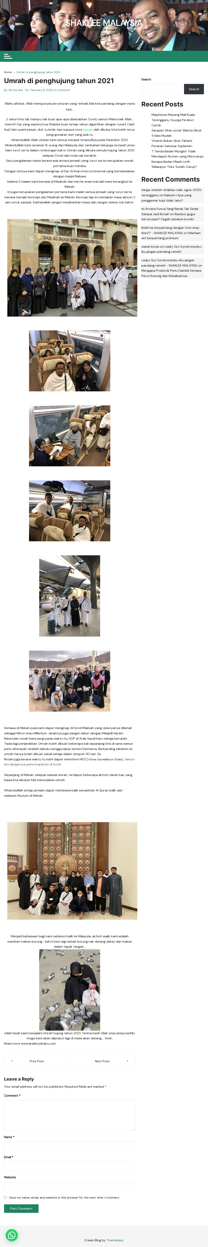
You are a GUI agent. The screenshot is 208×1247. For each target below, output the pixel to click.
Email (8, 1157)
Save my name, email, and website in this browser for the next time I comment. (64, 1198)
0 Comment (62, 90)
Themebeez (115, 1240)
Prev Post (37, 1061)
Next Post (102, 1061)
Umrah (88, 129)
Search (146, 79)
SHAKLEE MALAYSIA (104, 22)
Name (9, 1137)
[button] (12, 1235)
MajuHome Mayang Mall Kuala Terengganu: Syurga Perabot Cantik (173, 120)
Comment (12, 1096)
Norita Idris (16, 90)
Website (10, 1177)
